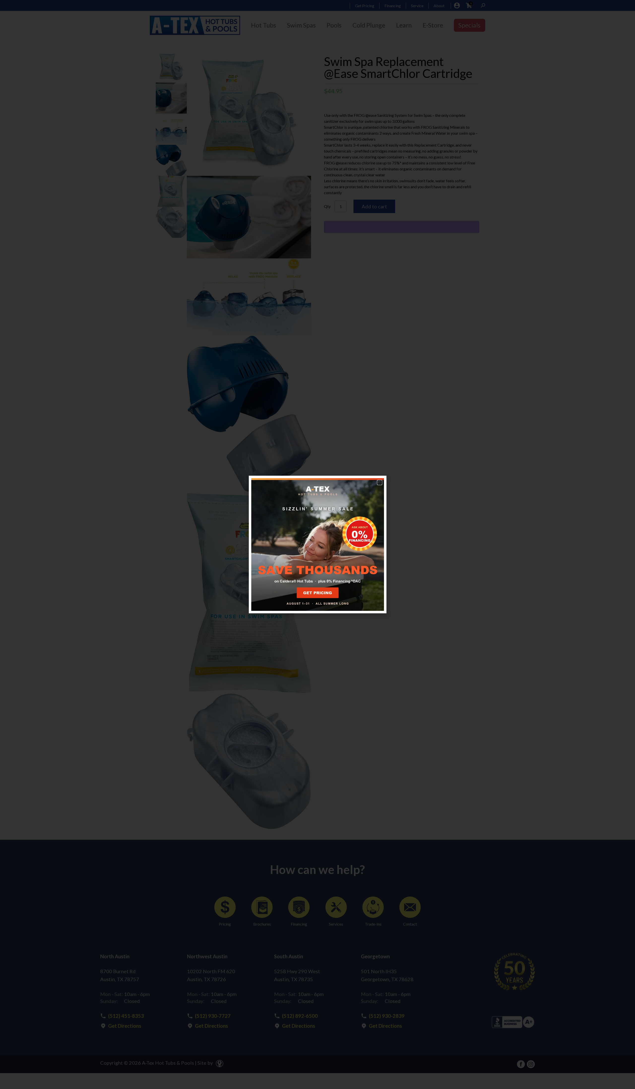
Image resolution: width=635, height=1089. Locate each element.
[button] (379, 482)
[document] (317, 544)
